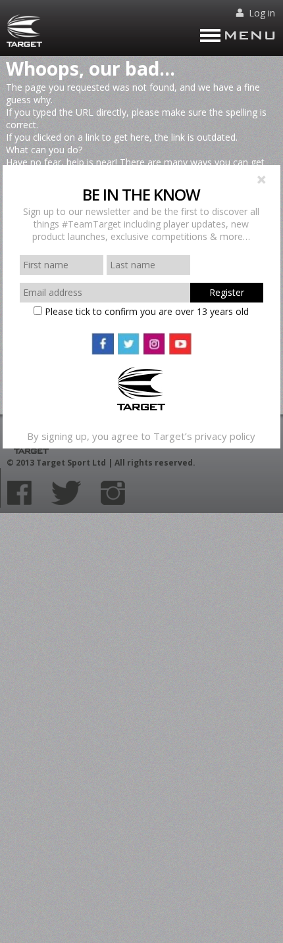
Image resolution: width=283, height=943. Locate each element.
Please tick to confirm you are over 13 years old (145, 311)
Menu (249, 35)
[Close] (261, 181)
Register (226, 292)
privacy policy (225, 436)
